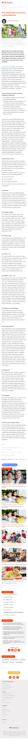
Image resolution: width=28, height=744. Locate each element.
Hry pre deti (15, 459)
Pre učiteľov (4, 7)
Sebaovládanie (5, 66)
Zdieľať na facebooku (10, 465)
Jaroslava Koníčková (13, 20)
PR (2, 610)
